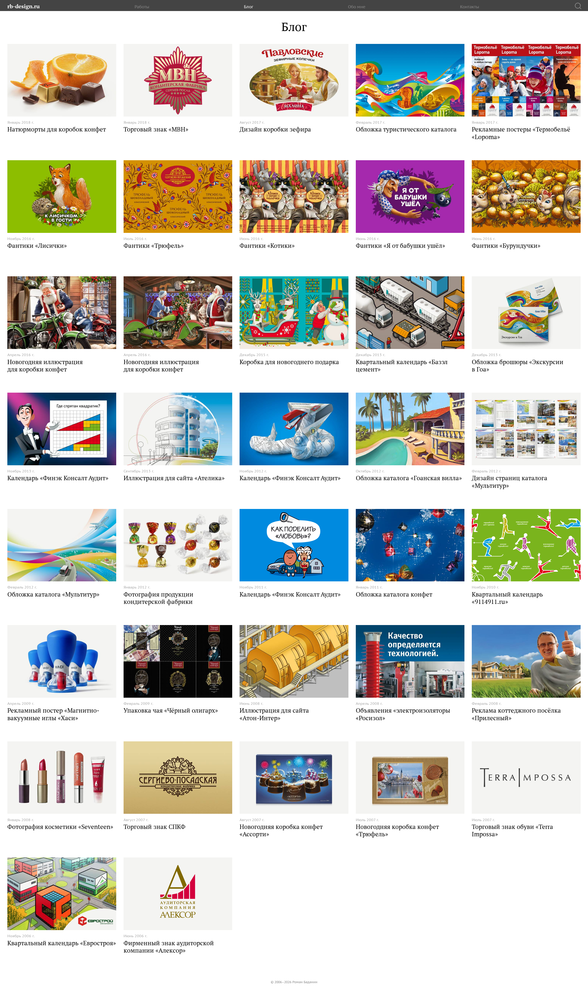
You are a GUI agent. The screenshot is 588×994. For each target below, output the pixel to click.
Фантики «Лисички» (37, 245)
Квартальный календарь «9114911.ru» (507, 598)
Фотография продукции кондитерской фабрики (158, 598)
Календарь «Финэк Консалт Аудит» (57, 478)
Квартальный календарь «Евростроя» (61, 943)
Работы (142, 6)
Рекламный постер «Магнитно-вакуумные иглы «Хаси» (53, 714)
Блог (248, 6)
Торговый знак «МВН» (156, 129)
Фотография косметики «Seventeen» (60, 827)
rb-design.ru (23, 6)
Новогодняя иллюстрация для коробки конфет (45, 365)
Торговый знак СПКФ (154, 827)
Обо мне (356, 6)
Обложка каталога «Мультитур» (53, 594)
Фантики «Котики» (267, 245)
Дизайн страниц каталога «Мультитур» (509, 481)
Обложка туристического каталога (406, 129)
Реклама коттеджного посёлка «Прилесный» (516, 714)
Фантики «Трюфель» (154, 245)
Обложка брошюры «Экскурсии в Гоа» (517, 365)
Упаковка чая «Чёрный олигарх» (171, 710)
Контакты (469, 6)
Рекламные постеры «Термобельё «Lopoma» (521, 132)
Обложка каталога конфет (394, 594)
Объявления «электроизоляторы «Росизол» (403, 714)
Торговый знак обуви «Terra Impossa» (512, 830)
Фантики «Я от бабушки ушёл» (400, 245)
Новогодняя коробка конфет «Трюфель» (397, 830)
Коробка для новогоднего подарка (289, 362)
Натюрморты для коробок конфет (56, 129)
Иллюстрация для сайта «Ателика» (174, 478)
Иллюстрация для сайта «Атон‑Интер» (274, 714)
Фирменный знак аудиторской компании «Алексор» (169, 946)
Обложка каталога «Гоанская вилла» (409, 478)
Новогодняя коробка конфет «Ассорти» (281, 830)
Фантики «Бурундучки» (506, 245)
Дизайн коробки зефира (275, 129)
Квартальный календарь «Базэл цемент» (402, 365)
